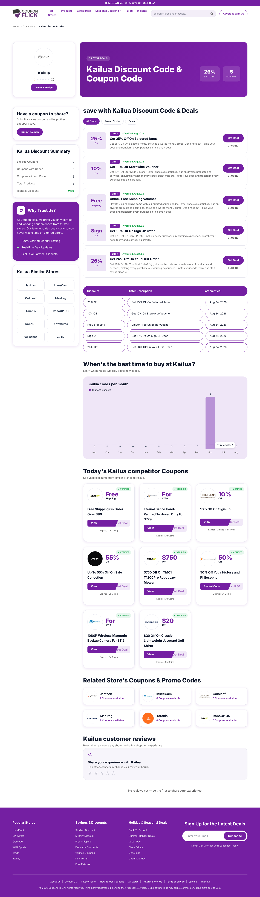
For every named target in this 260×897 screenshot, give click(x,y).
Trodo (16, 852)
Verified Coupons (85, 852)
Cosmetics (29, 26)
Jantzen (30, 285)
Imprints (205, 881)
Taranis (31, 311)
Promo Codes (112, 121)
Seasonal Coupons (107, 10)
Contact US (71, 881)
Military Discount (84, 835)
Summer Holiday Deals (142, 835)
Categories (84, 10)
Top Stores (52, 13)
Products (67, 10)
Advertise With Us (233, 13)
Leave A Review (44, 87)
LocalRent (18, 830)
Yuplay (16, 858)
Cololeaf (30, 298)
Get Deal (233, 138)
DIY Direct (18, 835)
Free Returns (82, 864)
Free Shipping (83, 841)
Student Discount (85, 830)
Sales (132, 121)
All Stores (133, 881)
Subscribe (235, 836)
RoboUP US (60, 311)
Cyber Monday (137, 858)
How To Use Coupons (112, 881)
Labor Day (135, 841)
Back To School (138, 830)
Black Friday (136, 847)
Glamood (18, 841)
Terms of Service (175, 881)
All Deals (91, 121)
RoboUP (30, 324)
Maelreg (60, 298)
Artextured (60, 324)
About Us (55, 881)
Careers (193, 881)
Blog (130, 10)
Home (16, 26)
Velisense (30, 337)
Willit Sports (19, 847)
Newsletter (81, 858)
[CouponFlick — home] (25, 13)
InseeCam (60, 285)
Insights (142, 10)
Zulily (60, 337)
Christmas (134, 852)
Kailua (44, 73)
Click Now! (149, 3)
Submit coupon (30, 132)
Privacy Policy (88, 881)
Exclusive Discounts (86, 847)
